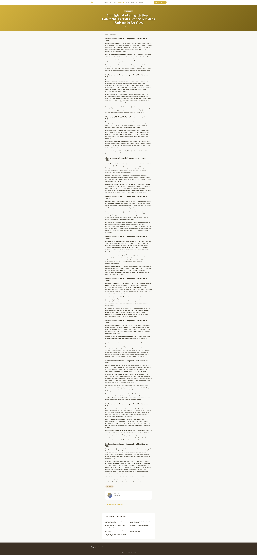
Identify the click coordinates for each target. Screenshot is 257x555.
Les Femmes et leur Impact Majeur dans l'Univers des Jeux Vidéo (139, 526)
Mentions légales (101, 546)
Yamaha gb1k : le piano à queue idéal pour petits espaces (114, 530)
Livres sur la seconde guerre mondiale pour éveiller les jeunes (140, 521)
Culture (114, 2)
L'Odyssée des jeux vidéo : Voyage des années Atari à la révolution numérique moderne (115, 535)
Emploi (127, 2)
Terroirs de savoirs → (160, 2)
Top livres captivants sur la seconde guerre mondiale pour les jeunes (115, 526)
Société (141, 2)
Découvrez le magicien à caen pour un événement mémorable (114, 521)
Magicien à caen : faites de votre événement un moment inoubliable (141, 530)
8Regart (93, 547)
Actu (110, 2)
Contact (108, 546)
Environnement (134, 2)
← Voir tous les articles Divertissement (114, 504)
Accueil (106, 2)
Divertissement (121, 2)
